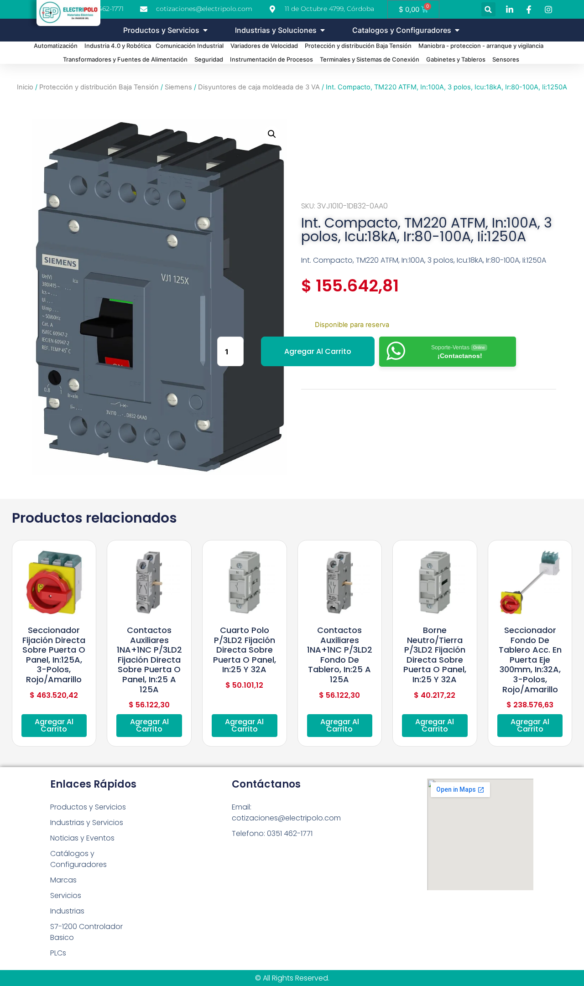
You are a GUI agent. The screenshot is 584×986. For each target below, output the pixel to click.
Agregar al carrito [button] (54, 725)
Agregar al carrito (317, 351)
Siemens (178, 87)
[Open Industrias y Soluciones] (322, 30)
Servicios (65, 895)
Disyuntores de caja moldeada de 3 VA (259, 87)
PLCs (58, 953)
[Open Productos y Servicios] (205, 30)
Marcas (63, 880)
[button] (488, 9)
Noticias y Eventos (82, 838)
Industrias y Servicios (86, 822)
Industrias (67, 911)
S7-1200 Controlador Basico (86, 932)
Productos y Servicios (88, 807)
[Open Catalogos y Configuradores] (457, 30)
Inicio (25, 87)
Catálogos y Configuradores (78, 859)
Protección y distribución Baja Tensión (99, 87)
